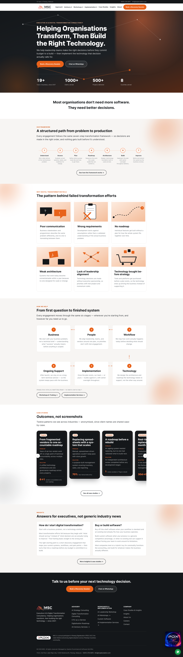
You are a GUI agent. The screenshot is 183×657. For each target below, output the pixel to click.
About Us (127, 617)
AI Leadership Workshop (107, 612)
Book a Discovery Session (135, 7)
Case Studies (103, 7)
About (119, 7)
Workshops (78, 7)
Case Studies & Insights (133, 610)
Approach (59, 7)
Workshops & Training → (48, 395)
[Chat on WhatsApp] (178, 652)
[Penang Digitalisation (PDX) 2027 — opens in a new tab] (44, 637)
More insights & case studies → (91, 561)
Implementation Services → (74, 395)
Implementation (91, 7)
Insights (113, 7)
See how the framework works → (91, 173)
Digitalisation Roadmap (80, 623)
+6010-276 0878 (125, 1)
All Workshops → (104, 615)
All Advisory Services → (81, 627)
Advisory (68, 7)
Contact (127, 624)
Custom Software (104, 619)
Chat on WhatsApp (76, 64)
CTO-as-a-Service (79, 620)
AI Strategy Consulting (80, 610)
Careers (127, 621)
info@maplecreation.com (139, 1)
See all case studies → (91, 493)
